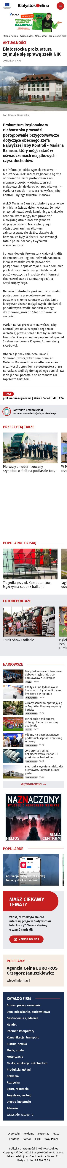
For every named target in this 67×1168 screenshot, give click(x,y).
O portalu (14, 1133)
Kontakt (14, 1139)
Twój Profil (51, 1139)
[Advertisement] (33, 507)
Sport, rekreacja (18, 1089)
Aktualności (41, 36)
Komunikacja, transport (23, 1037)
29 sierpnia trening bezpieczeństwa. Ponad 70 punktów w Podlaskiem (41, 754)
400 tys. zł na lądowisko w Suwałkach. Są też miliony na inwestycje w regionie (43, 690)
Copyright (9, 1152)
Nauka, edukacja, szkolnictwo (27, 1063)
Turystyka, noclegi (19, 1095)
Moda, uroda (15, 1050)
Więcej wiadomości (31, 784)
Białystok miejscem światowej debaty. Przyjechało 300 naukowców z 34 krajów (43, 675)
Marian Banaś (42, 398)
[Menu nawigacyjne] (60, 6)
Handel (12, 1024)
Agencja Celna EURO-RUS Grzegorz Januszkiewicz (32, 971)
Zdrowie (12, 1108)
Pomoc (27, 1139)
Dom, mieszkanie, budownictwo (28, 1012)
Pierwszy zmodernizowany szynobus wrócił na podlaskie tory (29, 469)
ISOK (38, 1139)
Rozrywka (13, 1082)
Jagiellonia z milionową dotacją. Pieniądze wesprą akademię (41, 722)
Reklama (13, 1076)
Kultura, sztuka (17, 1044)
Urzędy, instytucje (19, 1102)
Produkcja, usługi (19, 1069)
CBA (61, 398)
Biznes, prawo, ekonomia (24, 1005)
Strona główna (10, 36)
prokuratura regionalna (17, 398)
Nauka (28, 682)
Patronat (43, 1133)
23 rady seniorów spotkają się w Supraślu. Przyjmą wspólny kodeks (43, 706)
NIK (54, 398)
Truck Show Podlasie (18, 640)
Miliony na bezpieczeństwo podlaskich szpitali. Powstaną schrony (43, 738)
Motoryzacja (15, 1056)
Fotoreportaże (17, 601)
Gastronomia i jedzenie (22, 1018)
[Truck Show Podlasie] (29, 622)
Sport (28, 730)
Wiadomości (26, 36)
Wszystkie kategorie (20, 1114)
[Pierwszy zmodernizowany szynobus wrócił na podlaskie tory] (30, 448)
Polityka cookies (48, 1148)
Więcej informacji (18, 980)
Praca (55, 1133)
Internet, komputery (20, 1031)
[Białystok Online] (33, 6)
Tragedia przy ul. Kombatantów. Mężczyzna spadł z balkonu (27, 585)
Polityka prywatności (22, 1148)
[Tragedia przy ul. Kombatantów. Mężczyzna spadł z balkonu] (30, 564)
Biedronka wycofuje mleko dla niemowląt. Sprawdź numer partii (44, 770)
